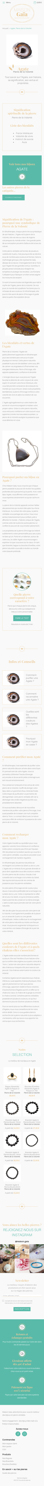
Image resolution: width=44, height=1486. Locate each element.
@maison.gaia (22, 1241)
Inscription (22, 1309)
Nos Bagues (7, 1458)
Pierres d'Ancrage (13, 197)
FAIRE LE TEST (22, 618)
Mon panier (6, 1446)
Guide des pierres (9, 1473)
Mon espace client (9, 1444)
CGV (4, 1449)
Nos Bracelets (7, 1461)
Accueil (5, 28)
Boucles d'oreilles (9, 1464)
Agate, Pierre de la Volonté (21, 28)
